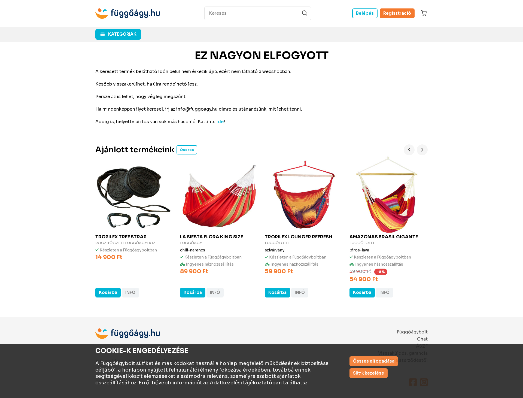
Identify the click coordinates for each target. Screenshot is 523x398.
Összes (187, 149)
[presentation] (409, 149)
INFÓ (130, 292)
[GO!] (304, 13)
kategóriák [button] (122, 34)
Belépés (365, 13)
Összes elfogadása (373, 361)
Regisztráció (397, 13)
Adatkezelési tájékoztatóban (246, 383)
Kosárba (108, 292)
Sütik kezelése (368, 373)
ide (220, 121)
